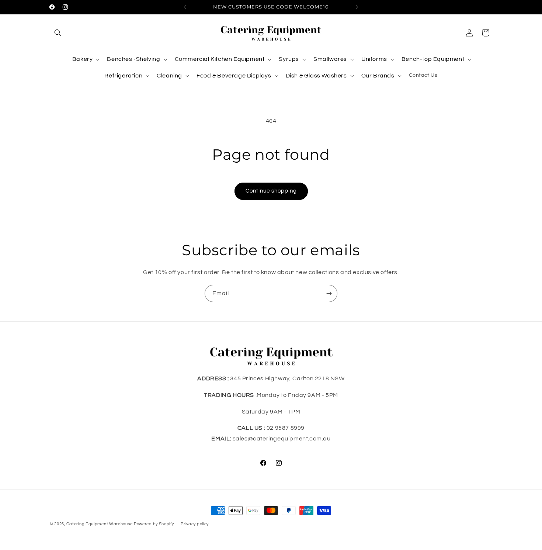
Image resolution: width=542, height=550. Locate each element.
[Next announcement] (357, 7)
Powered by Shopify (154, 524)
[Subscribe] (329, 293)
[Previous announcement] (185, 7)
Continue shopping (271, 191)
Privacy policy (195, 524)
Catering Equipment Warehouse (99, 524)
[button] (58, 33)
